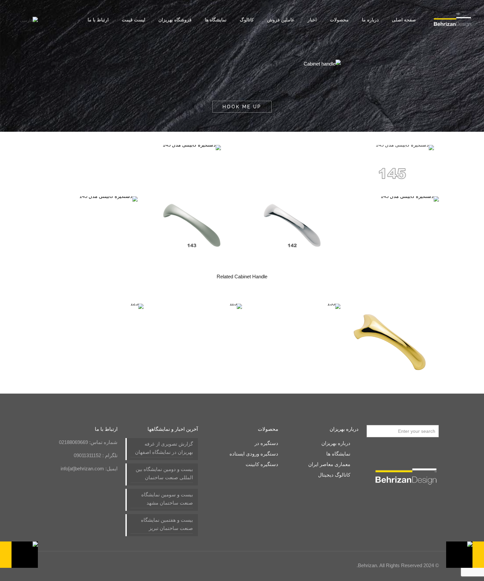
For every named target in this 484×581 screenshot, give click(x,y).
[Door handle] (452, 20)
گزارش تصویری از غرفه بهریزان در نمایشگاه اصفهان (164, 448)
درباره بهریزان (335, 443)
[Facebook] (113, 565)
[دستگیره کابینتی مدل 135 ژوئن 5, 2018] (19, 554)
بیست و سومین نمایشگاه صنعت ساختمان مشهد (167, 499)
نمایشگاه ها (338, 453)
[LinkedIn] (95, 565)
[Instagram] (77, 565)
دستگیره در (266, 443)
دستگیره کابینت (262, 464)
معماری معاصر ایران (329, 464)
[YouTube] (104, 565)
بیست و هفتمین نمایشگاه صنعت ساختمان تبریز (167, 524)
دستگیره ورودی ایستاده (253, 453)
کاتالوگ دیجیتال (334, 475)
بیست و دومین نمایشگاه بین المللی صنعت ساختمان (164, 473)
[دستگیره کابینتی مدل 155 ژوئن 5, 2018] (465, 554)
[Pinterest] (86, 565)
